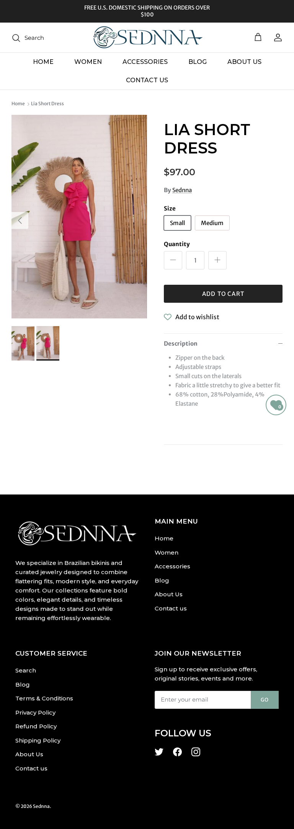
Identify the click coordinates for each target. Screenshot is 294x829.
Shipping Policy (37, 740)
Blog (197, 61)
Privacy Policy (35, 712)
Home (43, 61)
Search (25, 670)
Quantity (177, 244)
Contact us (147, 80)
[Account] (276, 37)
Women (88, 61)
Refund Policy (36, 726)
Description (181, 343)
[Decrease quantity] (173, 260)
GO (265, 700)
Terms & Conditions (44, 698)
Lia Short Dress (47, 103)
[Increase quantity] (217, 260)
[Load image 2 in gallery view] (79, 216)
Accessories (145, 61)
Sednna (182, 190)
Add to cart (223, 293)
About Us (244, 61)
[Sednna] (147, 37)
